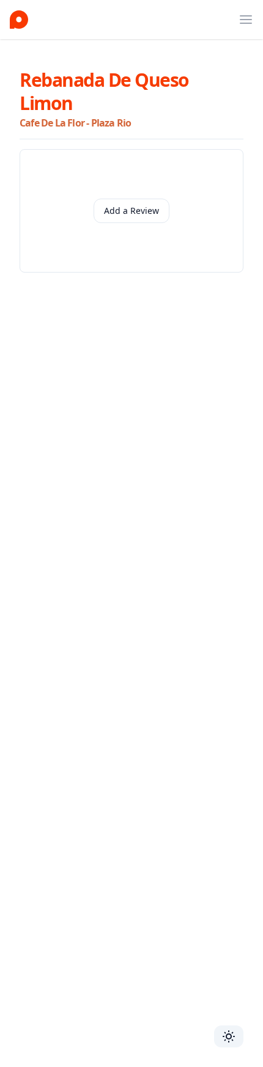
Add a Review (131, 210)
